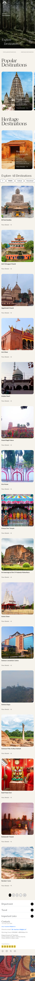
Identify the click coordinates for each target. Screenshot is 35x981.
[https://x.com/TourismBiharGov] (10, 951)
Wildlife (10, 181)
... (20, 895)
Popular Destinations (9, 52)
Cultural (19, 181)
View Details (20, 108)
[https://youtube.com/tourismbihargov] (14, 951)
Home (4, 14)
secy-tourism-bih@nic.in (8, 926)
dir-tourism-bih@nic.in (19, 929)
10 (24, 895)
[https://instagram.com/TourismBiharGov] (6, 951)
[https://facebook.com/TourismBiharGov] (2, 951)
